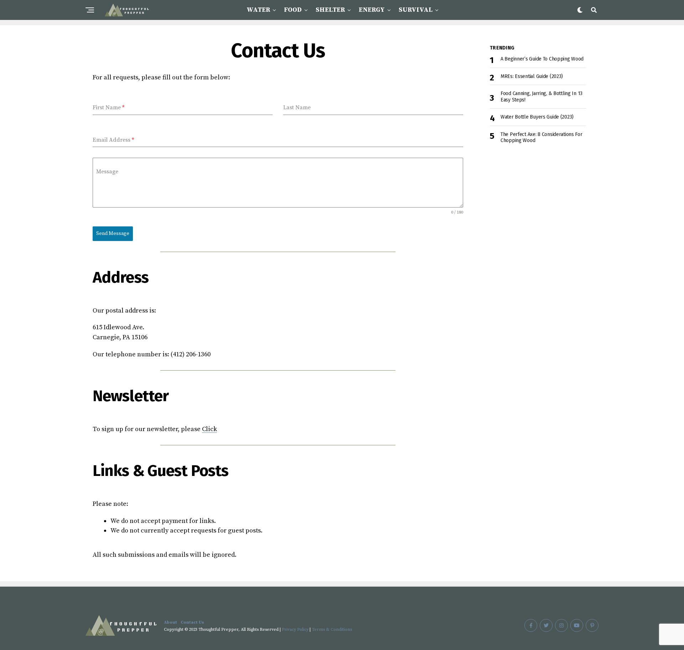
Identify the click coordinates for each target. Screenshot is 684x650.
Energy (372, 10)
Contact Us (192, 622)
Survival (415, 10)
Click (209, 429)
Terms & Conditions (332, 629)
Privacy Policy (295, 629)
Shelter (330, 10)
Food (293, 10)
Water (258, 10)
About (170, 622)
